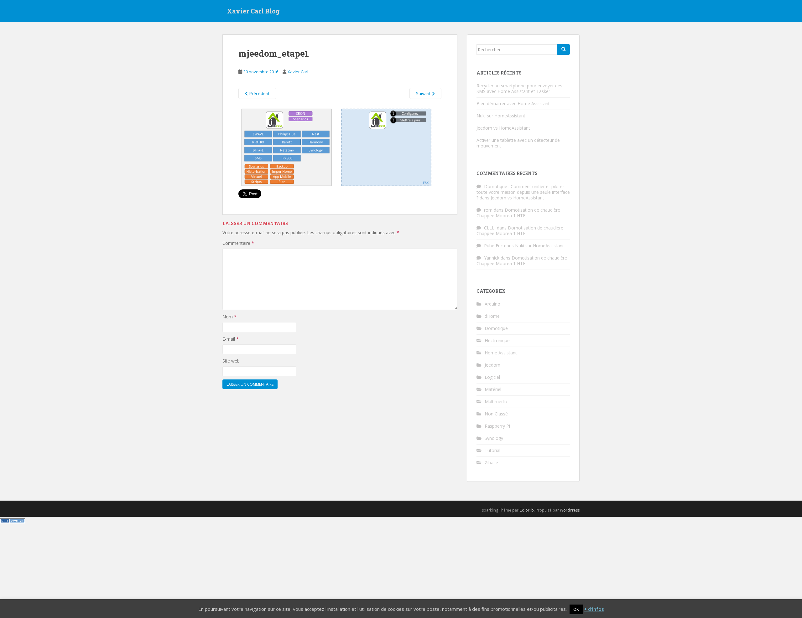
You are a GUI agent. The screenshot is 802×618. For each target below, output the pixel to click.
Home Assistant (501, 353)
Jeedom (492, 365)
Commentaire (238, 243)
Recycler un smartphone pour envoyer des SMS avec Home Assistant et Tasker (519, 88)
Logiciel (492, 377)
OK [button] (576, 609)
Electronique (497, 340)
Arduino (492, 304)
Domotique (496, 328)
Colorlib (526, 510)
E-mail (230, 339)
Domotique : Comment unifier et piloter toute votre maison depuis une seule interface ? (523, 192)
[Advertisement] (401, 571)
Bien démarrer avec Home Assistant (513, 103)
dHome (492, 316)
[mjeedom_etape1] (339, 147)
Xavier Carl (298, 72)
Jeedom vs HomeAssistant (503, 128)
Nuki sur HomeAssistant (501, 116)
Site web (231, 361)
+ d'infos (594, 609)
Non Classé (496, 414)
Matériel (493, 389)
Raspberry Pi (497, 426)
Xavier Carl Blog (253, 11)
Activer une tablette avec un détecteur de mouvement (518, 143)
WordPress (570, 510)
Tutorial (492, 450)
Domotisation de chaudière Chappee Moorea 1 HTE (518, 213)
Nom (229, 317)
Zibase (491, 463)
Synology (494, 438)
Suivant (424, 93)
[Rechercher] (563, 49)
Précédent (259, 93)
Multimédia (496, 401)
